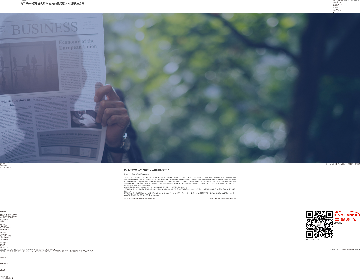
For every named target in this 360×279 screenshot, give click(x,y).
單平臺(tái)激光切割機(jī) (7, 217)
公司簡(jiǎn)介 (4, 232)
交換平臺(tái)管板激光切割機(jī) (9, 214)
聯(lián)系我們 (4, 247)
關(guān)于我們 (4, 229)
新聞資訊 (350, 164)
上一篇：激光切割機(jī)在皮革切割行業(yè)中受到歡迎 (139, 198)
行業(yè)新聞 (3, 165)
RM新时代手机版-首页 (6, 278)
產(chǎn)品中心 (4, 211)
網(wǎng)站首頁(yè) (340, 164)
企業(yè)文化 (3, 234)
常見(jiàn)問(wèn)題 (5, 167)
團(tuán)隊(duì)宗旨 (5, 236)
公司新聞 (2, 164)
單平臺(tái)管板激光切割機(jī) (8, 216)
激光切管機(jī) (4, 219)
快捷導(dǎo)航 (4, 239)
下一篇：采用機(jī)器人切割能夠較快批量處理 (223, 198)
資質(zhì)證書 (4, 242)
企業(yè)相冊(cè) (4, 237)
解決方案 (2, 244)
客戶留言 (2, 246)
